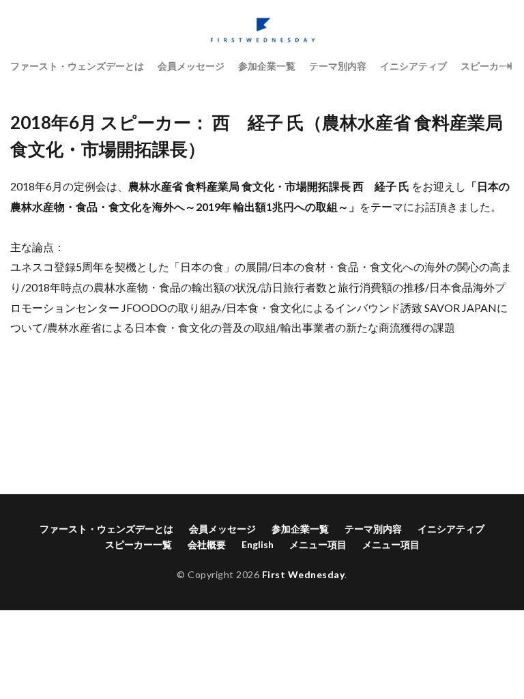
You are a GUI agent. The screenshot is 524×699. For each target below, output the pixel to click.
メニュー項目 (318, 544)
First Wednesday (303, 574)
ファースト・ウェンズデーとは (77, 66)
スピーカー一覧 (138, 544)
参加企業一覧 (266, 66)
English (258, 544)
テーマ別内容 (337, 66)
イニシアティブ (413, 66)
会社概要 (207, 544)
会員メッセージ (191, 66)
